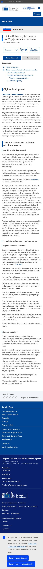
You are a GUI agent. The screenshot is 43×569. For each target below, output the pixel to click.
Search (37, 14)
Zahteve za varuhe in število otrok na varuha (21, 70)
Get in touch (6, 471)
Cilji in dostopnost (12, 67)
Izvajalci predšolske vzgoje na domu (20, 75)
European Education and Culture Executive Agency (21, 459)
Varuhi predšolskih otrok (16, 72)
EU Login (5, 421)
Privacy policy (7, 525)
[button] (39, 8)
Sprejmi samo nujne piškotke (21, 564)
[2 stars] (6, 397)
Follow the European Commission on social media (19, 506)
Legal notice (6, 529)
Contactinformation (34, 50)
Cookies (5, 522)
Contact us (5, 444)
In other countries (31, 58)
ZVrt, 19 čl (18, 264)
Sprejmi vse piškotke (18, 558)
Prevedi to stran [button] (30, 8)
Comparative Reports (9, 411)
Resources (5, 510)
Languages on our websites (11, 518)
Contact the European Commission (14, 503)
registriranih (34, 179)
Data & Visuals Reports (10, 415)
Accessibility (6, 474)
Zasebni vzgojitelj (15, 81)
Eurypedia (5, 418)
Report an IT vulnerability (10, 514)
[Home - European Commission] (12, 8)
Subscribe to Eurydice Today (12, 436)
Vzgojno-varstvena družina (18, 78)
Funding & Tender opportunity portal (14, 485)
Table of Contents (12, 58)
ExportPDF (22, 50)
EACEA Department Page (11, 481)
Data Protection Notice (10, 447)
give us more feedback (31, 398)
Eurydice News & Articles (11, 429)
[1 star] (4, 397)
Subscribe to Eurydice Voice (12, 432)
